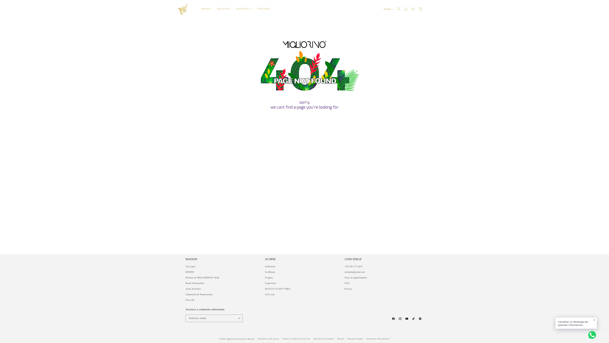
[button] (207, 9)
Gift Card (269, 294)
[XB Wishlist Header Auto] (412, 9)
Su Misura (270, 272)
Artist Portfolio (193, 289)
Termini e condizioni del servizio (296, 339)
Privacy (348, 289)
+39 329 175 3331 (354, 266)
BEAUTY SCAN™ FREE (277, 289)
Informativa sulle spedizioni (378, 339)
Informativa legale (355, 339)
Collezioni (270, 266)
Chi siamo (190, 266)
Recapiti (340, 339)
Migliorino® (232, 339)
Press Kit (190, 300)
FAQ (347, 283)
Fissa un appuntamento (356, 277)
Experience (270, 283)
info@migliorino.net (355, 272)
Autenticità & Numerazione (199, 294)
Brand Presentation (195, 283)
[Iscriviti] (239, 318)
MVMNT (190, 272)
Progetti (269, 277)
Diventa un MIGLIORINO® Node (202, 277)
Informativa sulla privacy (268, 339)
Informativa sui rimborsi (324, 339)
